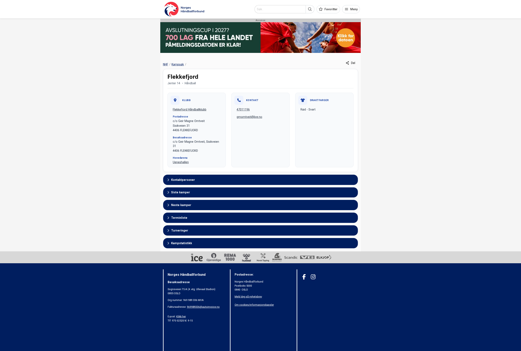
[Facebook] (304, 277)
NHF (165, 64)
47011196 (243, 109)
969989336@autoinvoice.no (203, 306)
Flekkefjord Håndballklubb (189, 109)
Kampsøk (178, 64)
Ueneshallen (181, 162)
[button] (310, 9)
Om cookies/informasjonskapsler (254, 304)
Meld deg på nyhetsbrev (248, 296)
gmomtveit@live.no (249, 117)
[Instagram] (313, 277)
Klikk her (181, 316)
